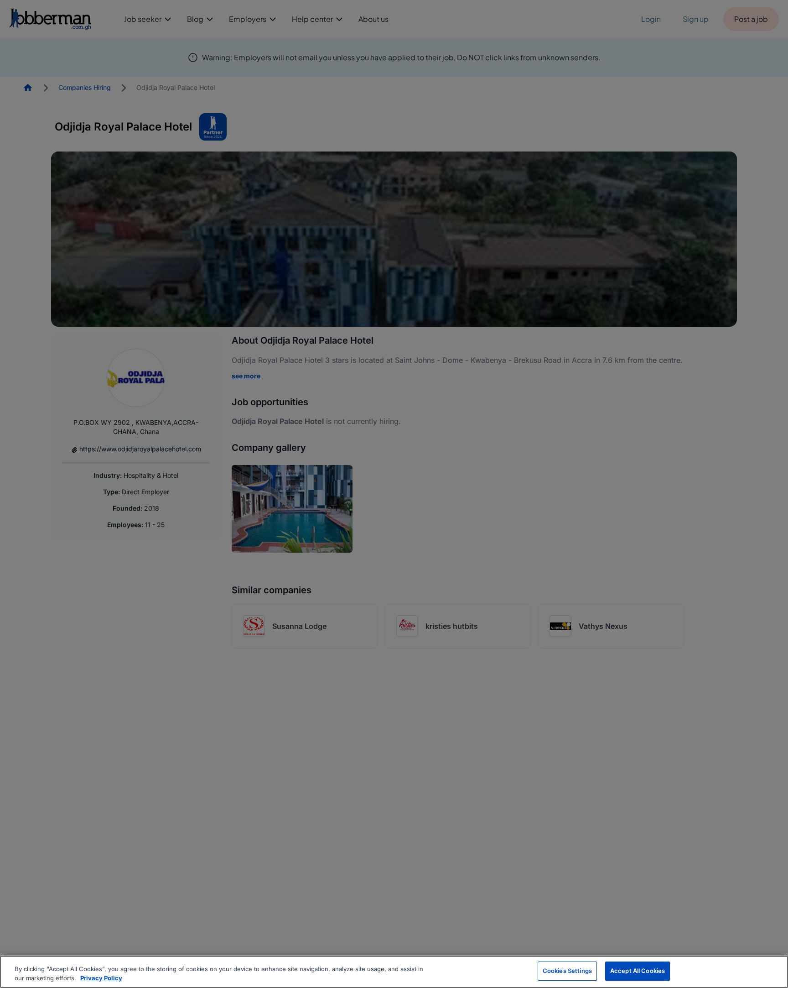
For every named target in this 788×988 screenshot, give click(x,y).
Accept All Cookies (637, 970)
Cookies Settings (567, 970)
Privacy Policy (101, 978)
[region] (394, 972)
